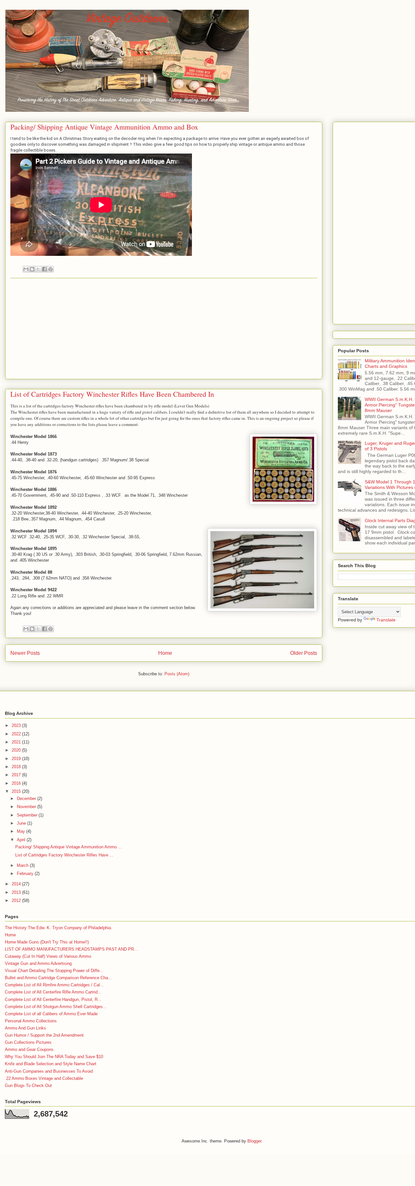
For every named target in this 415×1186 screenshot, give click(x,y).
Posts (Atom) (176, 673)
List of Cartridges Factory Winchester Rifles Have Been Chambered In (112, 394)
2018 (17, 766)
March (23, 865)
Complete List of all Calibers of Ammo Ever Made (51, 1013)
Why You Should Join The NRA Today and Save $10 (54, 1056)
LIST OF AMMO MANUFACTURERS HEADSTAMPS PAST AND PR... (71, 949)
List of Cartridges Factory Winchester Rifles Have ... (64, 855)
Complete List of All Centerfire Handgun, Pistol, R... (53, 999)
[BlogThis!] (32, 269)
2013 (17, 892)
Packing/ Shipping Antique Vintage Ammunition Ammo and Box (104, 126)
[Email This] (26, 269)
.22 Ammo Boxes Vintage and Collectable (44, 1078)
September (28, 815)
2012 (17, 900)
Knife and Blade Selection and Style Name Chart (50, 1063)
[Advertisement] (163, 328)
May (21, 831)
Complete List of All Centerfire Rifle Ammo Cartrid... (53, 992)
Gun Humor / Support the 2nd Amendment (44, 1035)
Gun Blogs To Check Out (28, 1085)
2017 (17, 774)
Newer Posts (25, 653)
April (22, 839)
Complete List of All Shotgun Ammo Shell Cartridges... (56, 1006)
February (26, 873)
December (27, 798)
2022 (17, 733)
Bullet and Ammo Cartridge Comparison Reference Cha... (58, 977)
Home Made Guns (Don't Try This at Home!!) (47, 942)
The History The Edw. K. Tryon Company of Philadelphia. (58, 927)
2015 (17, 791)
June (22, 823)
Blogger (254, 1141)
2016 (17, 783)
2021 (17, 742)
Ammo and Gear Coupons (29, 1049)
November (27, 806)
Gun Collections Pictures (28, 1042)
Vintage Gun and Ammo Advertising (38, 963)
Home (165, 653)
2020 (17, 750)
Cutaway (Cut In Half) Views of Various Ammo (48, 956)
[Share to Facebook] (44, 269)
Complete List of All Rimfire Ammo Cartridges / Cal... (54, 984)
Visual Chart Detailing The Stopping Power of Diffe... (54, 970)
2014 (17, 883)
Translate (386, 619)
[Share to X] (38, 269)
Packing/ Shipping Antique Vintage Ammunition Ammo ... (68, 846)
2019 (17, 758)
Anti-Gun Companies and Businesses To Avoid (49, 1071)
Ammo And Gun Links (25, 1028)
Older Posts (303, 653)
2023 (17, 725)
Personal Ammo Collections (31, 1020)
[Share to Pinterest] (50, 269)
